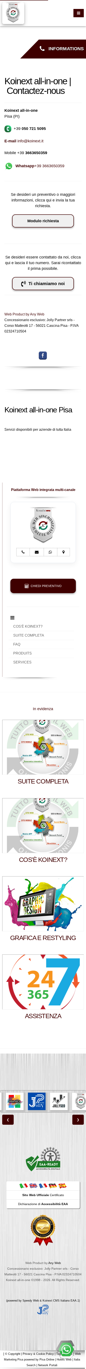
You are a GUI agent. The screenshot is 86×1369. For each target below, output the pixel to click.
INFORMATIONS (64, 48)
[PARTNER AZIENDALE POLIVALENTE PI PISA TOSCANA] (20, 1101)
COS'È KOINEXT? (28, 626)
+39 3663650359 (39, 166)
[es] (62, 1185)
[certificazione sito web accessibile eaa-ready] (43, 1159)
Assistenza (43, 1016)
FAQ (16, 644)
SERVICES (22, 662)
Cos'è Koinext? (43, 859)
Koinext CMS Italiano (57, 1300)
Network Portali (47, 1365)
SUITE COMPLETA (28, 635)
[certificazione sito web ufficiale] (43, 1230)
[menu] (78, 13)
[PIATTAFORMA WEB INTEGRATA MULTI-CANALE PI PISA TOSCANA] (64, 1101)
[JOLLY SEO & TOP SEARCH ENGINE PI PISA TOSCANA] (42, 1101)
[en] (33, 1185)
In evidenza (43, 709)
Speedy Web (30, 1300)
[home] (13, 13)
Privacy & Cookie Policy (38, 1353)
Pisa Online (46, 1359)
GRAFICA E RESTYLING (43, 937)
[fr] (43, 1185)
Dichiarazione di (43, 1204)
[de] (52, 1185)
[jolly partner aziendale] (43, 1309)
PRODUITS (22, 653)
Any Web (37, 314)
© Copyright (12, 1353)
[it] (23, 1185)
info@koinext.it (23, 141)
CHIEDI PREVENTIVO (45, 586)
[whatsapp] (66, 1349)
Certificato (43, 1195)
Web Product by (17, 314)
